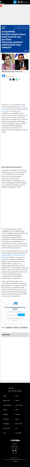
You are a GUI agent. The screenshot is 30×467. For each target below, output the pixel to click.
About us (14, 443)
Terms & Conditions (14, 448)
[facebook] (10, 79)
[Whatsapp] (16, 79)
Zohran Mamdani (23, 327)
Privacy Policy (14, 446)
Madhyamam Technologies (15, 459)
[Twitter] (13, 79)
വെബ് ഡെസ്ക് (10, 76)
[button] (2, 2)
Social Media (4, 27)
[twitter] (12, 391)
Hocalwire (15, 461)
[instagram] (15, 391)
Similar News (6, 334)
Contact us (14, 445)
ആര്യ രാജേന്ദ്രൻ (6, 111)
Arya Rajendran (9, 327)
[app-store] (16, 451)
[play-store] (13, 451)
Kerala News (16, 327)
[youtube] (18, 391)
